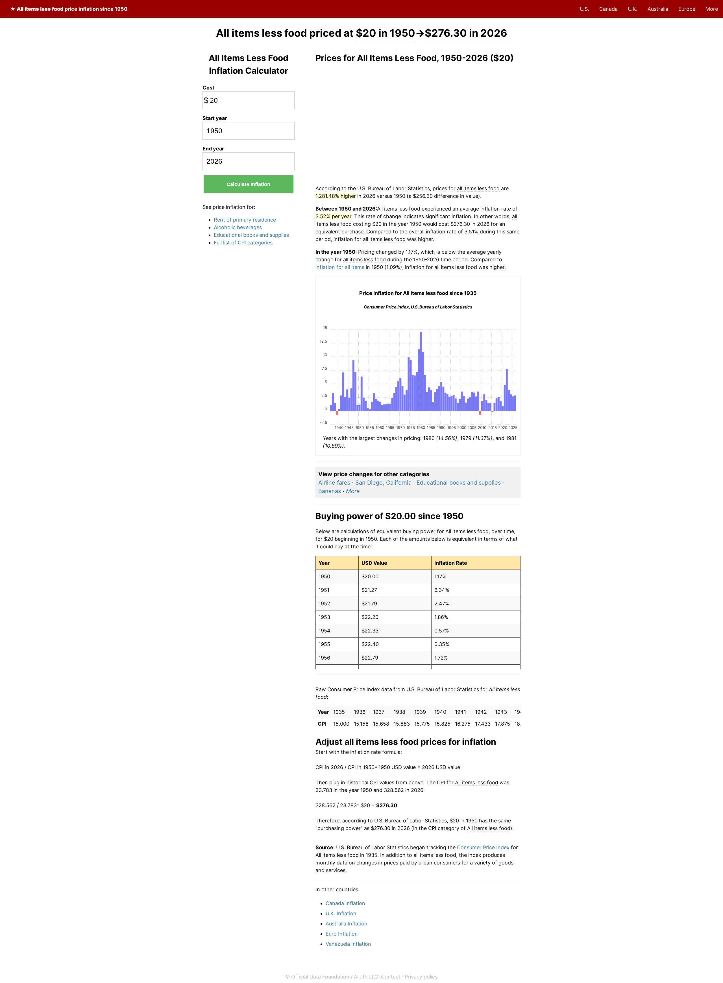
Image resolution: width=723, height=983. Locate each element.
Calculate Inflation (248, 184)
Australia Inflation (346, 924)
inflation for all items (339, 267)
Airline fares (334, 482)
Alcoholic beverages (238, 227)
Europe (686, 9)
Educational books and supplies (251, 235)
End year (213, 149)
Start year (214, 118)
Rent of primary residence (245, 220)
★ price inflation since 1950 (68, 9)
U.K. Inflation (341, 913)
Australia (658, 9)
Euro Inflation (342, 934)
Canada (608, 9)
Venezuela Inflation (348, 944)
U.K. (632, 9)
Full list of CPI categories (243, 243)
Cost (208, 88)
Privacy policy (421, 977)
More (711, 9)
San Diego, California (383, 482)
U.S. (584, 9)
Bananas (329, 491)
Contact (390, 977)
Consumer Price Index (483, 847)
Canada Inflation (345, 903)
